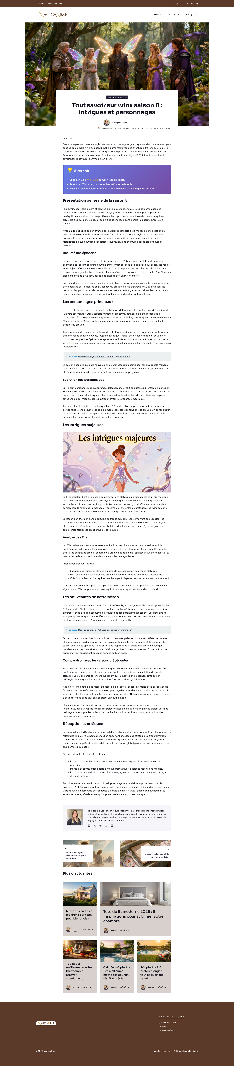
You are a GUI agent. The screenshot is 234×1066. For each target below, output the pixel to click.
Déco (167, 15)
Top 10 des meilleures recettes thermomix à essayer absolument (79, 971)
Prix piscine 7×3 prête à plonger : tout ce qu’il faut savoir (151, 973)
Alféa (71, 342)
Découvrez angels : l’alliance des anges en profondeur (76, 855)
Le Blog (188, 15)
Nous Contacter (55, 3)
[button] (196, 15)
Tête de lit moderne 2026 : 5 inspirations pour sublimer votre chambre (133, 916)
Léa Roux (124, 122)
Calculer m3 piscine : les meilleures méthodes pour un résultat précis (116, 973)
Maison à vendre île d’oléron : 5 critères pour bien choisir (79, 914)
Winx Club (92, 179)
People (177, 15)
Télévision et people (117, 97)
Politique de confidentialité (186, 1051)
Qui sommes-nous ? (168, 1022)
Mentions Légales (162, 1051)
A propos (40, 3)
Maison (157, 15)
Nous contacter (166, 1030)
